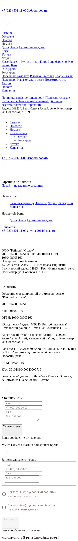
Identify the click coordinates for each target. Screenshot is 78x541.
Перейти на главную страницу (22, 185)
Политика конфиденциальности (23, 97)
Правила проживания (32, 101)
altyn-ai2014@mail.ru (41, 230)
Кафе (5, 51)
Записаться (10, 519)
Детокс (14, 144)
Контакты (8, 90)
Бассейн (14, 61)
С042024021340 (49, 261)
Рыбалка (36, 76)
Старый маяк (64, 76)
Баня (14, 65)
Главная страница (22, 203)
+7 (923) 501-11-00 (14, 10)
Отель (14, 47)
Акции (6, 83)
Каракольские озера (30, 79)
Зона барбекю (57, 61)
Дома (5, 47)
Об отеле (8, 36)
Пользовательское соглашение (59, 240)
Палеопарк (9, 79)
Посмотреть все (55, 79)
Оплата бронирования (26, 104)
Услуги (6, 54)
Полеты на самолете (15, 76)
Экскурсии (9, 69)
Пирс (43, 61)
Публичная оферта (12, 243)
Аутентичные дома (32, 47)
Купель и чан (30, 61)
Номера (7, 40)
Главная (7, 33)
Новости (7, 87)
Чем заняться (18, 133)
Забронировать (37, 10)
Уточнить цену (12, 426)
